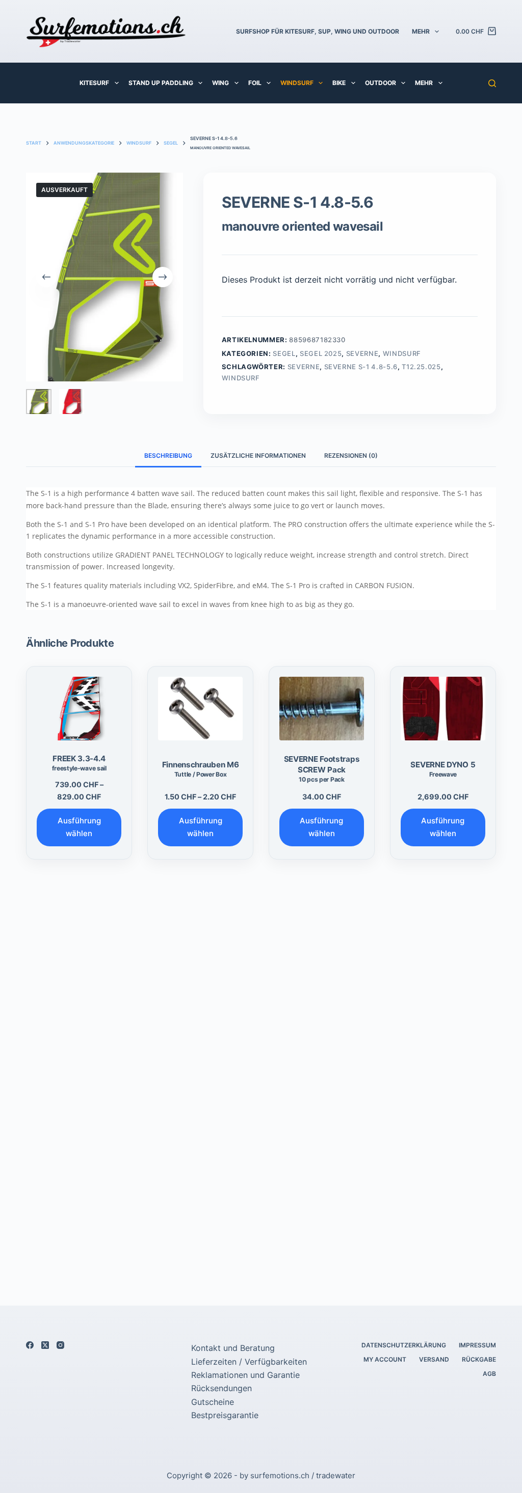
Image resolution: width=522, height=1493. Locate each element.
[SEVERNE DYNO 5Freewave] (443, 708)
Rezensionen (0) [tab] (351, 455)
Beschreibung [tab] (168, 455)
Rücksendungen (221, 1388)
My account (384, 1359)
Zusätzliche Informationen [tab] (258, 455)
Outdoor (380, 83)
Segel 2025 (321, 353)
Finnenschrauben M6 (200, 769)
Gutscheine (212, 1402)
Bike (339, 83)
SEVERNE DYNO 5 (442, 769)
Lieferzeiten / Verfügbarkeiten (249, 1362)
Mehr (421, 31)
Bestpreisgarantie (224, 1415)
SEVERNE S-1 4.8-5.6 (361, 367)
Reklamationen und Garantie (245, 1375)
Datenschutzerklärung (403, 1345)
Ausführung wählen (79, 827)
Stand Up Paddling (160, 83)
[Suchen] (492, 83)
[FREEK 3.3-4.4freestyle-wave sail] (79, 708)
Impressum (477, 1345)
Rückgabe (479, 1359)
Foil (255, 83)
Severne (304, 367)
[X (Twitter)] (45, 1345)
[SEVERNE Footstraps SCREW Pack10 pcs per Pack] (321, 708)
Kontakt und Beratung (233, 1348)
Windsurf (297, 83)
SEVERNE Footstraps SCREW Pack (322, 769)
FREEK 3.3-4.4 (79, 763)
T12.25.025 (421, 367)
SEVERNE (362, 353)
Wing (220, 83)
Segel (284, 353)
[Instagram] (60, 1345)
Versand (434, 1359)
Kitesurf (94, 83)
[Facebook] (30, 1345)
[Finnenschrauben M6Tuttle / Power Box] (200, 708)
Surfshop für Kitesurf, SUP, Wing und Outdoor (317, 31)
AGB (489, 1373)
